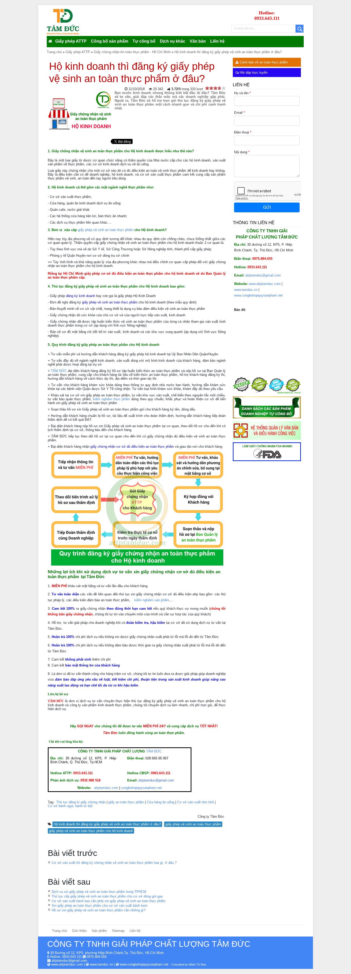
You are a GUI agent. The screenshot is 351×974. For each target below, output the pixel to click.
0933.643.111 (72, 957)
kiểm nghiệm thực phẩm (111, 399)
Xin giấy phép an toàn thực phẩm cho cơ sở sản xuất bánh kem (99, 906)
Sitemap (118, 931)
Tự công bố (144, 41)
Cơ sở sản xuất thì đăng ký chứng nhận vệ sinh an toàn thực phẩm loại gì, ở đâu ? (114, 863)
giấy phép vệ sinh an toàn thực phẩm (105, 230)
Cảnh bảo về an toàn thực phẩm (263, 62)
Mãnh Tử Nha (197, 964)
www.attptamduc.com (265, 284)
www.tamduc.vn (245, 290)
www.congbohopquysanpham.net (258, 295)
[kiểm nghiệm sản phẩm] (131, 600)
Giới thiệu (79, 931)
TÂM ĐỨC (59, 371)
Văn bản (198, 41)
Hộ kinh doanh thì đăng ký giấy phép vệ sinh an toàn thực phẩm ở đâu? (107, 824)
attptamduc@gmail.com (263, 275)
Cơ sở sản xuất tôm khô (195, 802)
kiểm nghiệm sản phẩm (151, 600)
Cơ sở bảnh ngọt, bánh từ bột (70, 806)
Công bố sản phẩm (109, 41)
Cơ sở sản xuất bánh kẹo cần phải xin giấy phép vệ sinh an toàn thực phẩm (108, 901)
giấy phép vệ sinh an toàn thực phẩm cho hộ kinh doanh (91, 831)
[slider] (215, 88)
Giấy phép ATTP (71, 41)
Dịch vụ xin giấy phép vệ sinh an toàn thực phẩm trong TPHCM (99, 892)
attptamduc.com (106, 788)
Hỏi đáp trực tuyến (253, 72)
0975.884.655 (97, 957)
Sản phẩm (99, 931)
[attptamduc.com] (93, 788)
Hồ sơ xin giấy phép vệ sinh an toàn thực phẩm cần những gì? (98, 910)
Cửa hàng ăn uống (160, 802)
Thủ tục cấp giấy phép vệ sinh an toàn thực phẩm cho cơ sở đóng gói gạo (107, 896)
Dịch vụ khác (172, 41)
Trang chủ (59, 931)
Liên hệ (217, 41)
